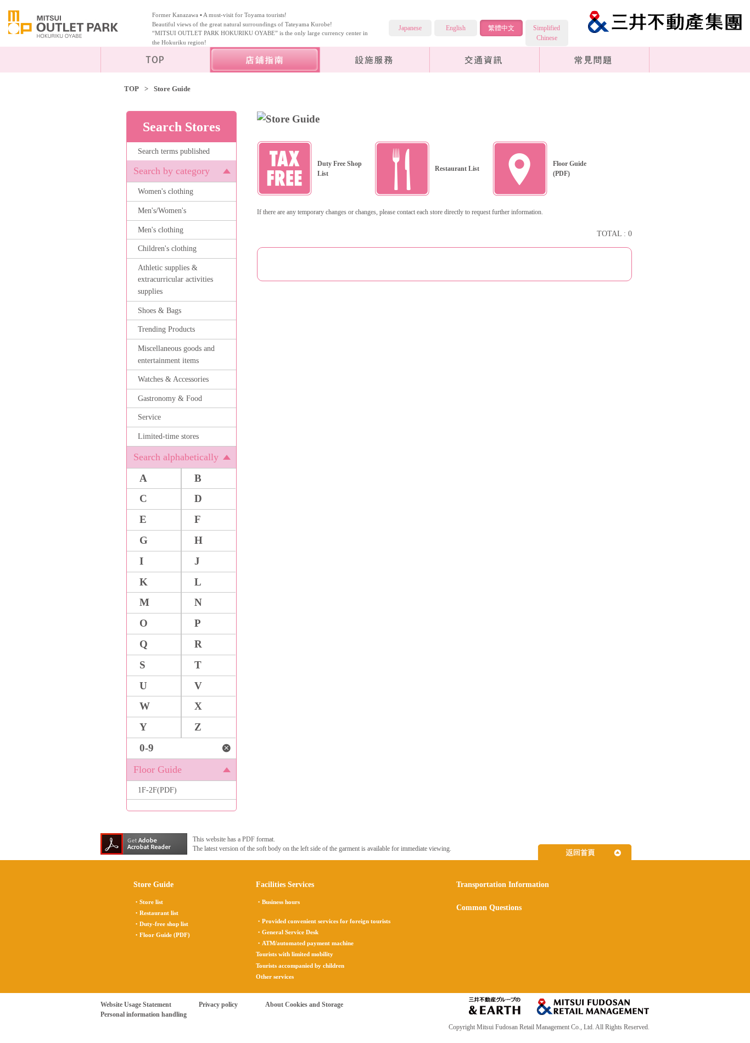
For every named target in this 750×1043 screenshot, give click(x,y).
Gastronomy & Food (170, 398)
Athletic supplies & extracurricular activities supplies (175, 279)
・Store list (148, 902)
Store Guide (153, 884)
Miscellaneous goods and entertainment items (176, 354)
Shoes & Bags (159, 310)
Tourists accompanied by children (300, 965)
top (155, 59)
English (456, 28)
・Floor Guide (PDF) (161, 935)
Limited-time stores (168, 436)
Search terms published (174, 151)
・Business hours (278, 902)
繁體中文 (501, 28)
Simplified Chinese (546, 33)
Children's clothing (167, 248)
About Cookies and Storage (304, 1004)
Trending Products (166, 329)
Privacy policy (218, 1004)
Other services (275, 976)
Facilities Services (375, 59)
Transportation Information (485, 59)
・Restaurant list (155, 913)
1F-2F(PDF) (157, 789)
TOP (131, 89)
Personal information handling (143, 1014)
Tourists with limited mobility (294, 954)
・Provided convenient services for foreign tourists (323, 921)
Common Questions (595, 59)
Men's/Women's (162, 210)
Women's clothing (165, 191)
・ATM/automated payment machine (305, 943)
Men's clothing (160, 229)
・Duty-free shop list (160, 924)
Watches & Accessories (173, 379)
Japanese (410, 28)
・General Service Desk (287, 932)
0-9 (146, 748)
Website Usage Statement (135, 1004)
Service (149, 416)
